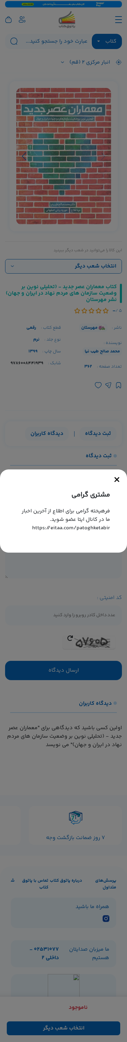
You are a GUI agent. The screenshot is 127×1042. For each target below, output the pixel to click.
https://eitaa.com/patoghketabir (71, 528)
